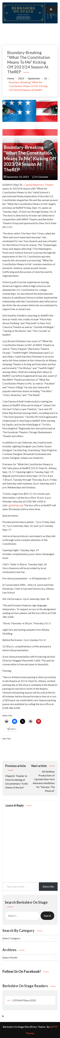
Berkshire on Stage (30, 29)
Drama (9, 140)
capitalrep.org (15, 505)
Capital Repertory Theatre (38, 184)
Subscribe (48, 886)
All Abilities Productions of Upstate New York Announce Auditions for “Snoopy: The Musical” (43, 778)
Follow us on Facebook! (21, 971)
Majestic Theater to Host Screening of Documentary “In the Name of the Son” (16, 776)
